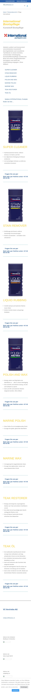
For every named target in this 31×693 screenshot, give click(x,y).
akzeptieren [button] (15, 690)
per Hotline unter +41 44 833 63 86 (15, 177)
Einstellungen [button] (24, 687)
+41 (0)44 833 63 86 (9, 616)
